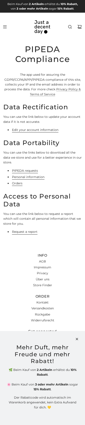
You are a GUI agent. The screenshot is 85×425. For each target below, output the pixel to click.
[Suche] (70, 27)
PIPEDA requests (25, 171)
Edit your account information (35, 130)
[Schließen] (77, 339)
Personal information (28, 177)
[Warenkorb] (79, 27)
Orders (17, 183)
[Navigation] (5, 27)
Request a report (24, 232)
